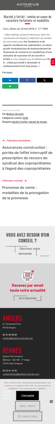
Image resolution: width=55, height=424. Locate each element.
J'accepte (27, 395)
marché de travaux (37, 122)
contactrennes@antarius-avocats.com (21, 374)
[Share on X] (45, 80)
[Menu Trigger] (53, 62)
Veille (25, 118)
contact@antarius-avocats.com (18, 338)
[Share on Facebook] (27, 80)
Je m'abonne (27, 298)
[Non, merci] (51, 401)
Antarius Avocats (15, 114)
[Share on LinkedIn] (10, 80)
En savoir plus (27, 416)
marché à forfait (19, 122)
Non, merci (27, 406)
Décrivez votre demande (29, 251)
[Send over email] (10, 86)
